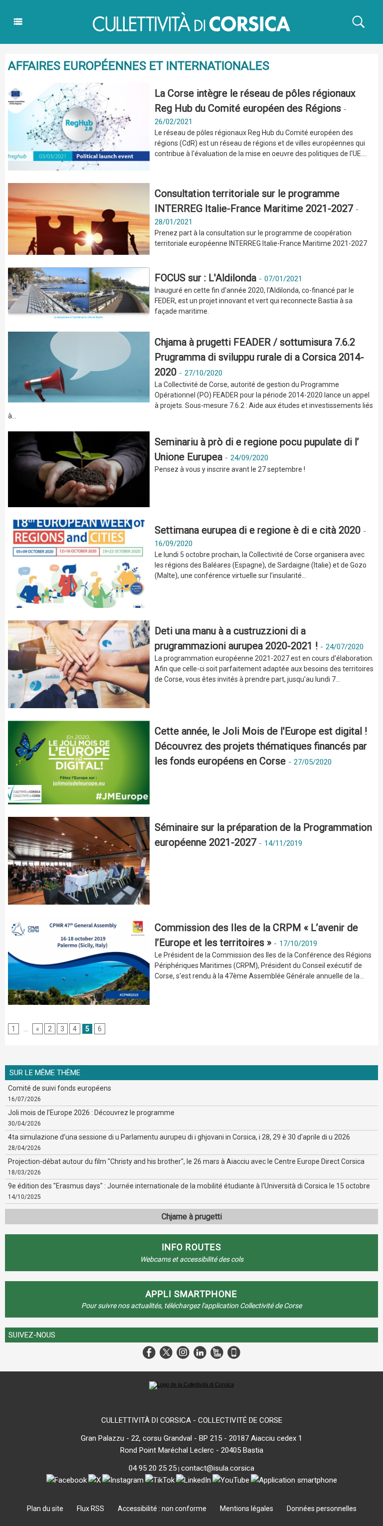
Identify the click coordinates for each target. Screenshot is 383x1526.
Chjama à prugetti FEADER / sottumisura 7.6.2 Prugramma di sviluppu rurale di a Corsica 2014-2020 (259, 357)
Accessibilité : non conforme (162, 1509)
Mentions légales (246, 1509)
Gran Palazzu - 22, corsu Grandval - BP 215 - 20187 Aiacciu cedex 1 (191, 1438)
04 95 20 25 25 (153, 1468)
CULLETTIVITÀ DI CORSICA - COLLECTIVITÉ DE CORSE (191, 1420)
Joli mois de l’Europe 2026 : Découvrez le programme (91, 1113)
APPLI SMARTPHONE (191, 1294)
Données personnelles (322, 1509)
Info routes (191, 1247)
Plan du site (45, 1509)
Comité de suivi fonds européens (59, 1088)
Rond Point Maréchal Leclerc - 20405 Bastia (191, 1450)
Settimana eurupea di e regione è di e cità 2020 (258, 530)
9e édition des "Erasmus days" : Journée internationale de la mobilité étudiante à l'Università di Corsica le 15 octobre (189, 1186)
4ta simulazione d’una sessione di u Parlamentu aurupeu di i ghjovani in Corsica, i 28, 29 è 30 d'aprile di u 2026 (179, 1137)
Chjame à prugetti (192, 1216)
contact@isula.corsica (217, 1468)
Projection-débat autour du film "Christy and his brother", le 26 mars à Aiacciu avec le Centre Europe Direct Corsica (186, 1161)
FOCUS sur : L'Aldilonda (207, 278)
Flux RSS (90, 1509)
